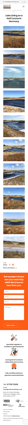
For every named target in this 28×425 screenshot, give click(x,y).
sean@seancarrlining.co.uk (12, 1)
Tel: (10, 384)
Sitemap (5, 413)
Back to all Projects (9, 268)
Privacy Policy (6, 411)
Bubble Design (16, 416)
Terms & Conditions (8, 409)
